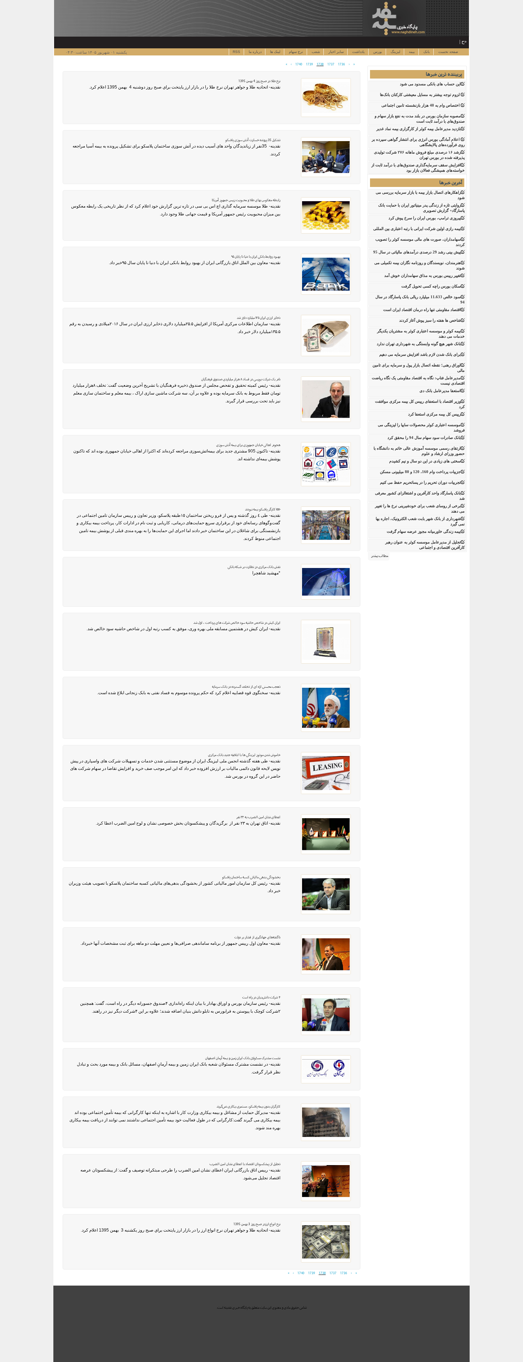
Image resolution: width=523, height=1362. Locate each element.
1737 (330, 64)
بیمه (411, 52)
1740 (298, 64)
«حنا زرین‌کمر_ (452, 41)
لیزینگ (395, 52)
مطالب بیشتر (379, 556)
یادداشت (358, 52)
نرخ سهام (295, 52)
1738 (320, 64)
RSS (236, 52)
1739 (309, 64)
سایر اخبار (335, 52)
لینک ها (274, 52)
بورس (377, 52)
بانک (426, 52)
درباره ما (255, 52)
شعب (315, 52)
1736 (341, 64)
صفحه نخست (447, 52)
